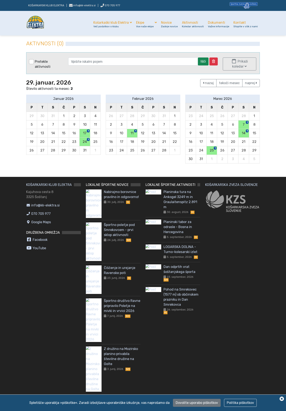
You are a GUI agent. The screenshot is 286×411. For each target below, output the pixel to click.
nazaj (209, 83)
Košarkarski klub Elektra (46, 5)
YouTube (39, 248)
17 (86, 132)
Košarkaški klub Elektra (111, 24)
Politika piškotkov (240, 403)
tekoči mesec (229, 83)
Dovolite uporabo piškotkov (197, 403)
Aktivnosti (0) (44, 43)
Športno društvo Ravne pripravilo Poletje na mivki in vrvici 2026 (122, 306)
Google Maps (40, 222)
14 (245, 132)
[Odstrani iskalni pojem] (213, 61)
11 (133, 132)
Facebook (40, 240)
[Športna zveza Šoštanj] (243, 5)
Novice (169, 24)
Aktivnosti (193, 24)
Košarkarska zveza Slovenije (231, 185)
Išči (203, 61)
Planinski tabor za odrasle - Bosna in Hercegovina (178, 227)
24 (86, 141)
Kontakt (245, 24)
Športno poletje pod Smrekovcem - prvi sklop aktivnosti (119, 230)
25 (213, 149)
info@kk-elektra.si (45, 205)
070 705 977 (112, 5)
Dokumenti (218, 24)
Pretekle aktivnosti (42, 64)
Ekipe (145, 24)
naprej (250, 83)
